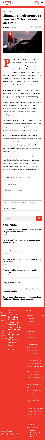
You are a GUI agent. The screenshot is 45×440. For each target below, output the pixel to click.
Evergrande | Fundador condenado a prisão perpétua (21, 271)
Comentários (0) (8, 177)
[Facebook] (28, 27)
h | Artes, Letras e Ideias (34, 390)
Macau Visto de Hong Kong (33, 401)
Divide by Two (8, 435)
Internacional (31, 397)
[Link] (25, 202)
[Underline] (10, 202)
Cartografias (37, 328)
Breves (29, 328)
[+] (30, 202)
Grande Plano (31, 381)
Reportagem (37, 411)
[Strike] (13, 202)
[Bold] (5, 202)
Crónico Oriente (32, 337)
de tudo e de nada (32, 344)
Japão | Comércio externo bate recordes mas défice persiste (21, 241)
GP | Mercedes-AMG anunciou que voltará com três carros (22, 260)
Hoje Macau (6, 27)
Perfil (36, 405)
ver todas (11, 349)
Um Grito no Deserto (33, 421)
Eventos (29, 366)
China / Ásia (7, 12)
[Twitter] (31, 27)
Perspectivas (31, 408)
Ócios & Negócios (32, 427)
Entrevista (30, 363)
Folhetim (29, 377)
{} (28, 202)
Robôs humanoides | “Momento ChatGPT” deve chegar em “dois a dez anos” (22, 231)
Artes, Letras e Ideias (33, 324)
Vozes (37, 424)
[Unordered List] (18, 202)
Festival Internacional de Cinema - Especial (35, 370)
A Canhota (30, 315)
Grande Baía (38, 377)
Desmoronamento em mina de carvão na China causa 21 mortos (22, 290)
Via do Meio (30, 424)
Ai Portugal (39, 315)
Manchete (30, 405)
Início (32, 431)
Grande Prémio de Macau (34, 384)
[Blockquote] (20, 202)
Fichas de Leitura (32, 374)
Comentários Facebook (23, 177)
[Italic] (7, 202)
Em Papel (33, 436)
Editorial (30, 357)
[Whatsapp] (37, 27)
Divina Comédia (31, 347)
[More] (40, 27)
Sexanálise (30, 414)
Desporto (30, 341)
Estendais (38, 363)
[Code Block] (23, 202)
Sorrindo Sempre (32, 417)
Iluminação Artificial (33, 394)
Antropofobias (31, 318)
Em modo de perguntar (34, 360)
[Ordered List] (15, 202)
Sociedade (38, 414)
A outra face (31, 321)
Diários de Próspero (33, 350)
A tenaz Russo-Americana (13, 251)
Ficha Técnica (35, 432)
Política (29, 411)
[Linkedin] (34, 27)
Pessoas (39, 408)
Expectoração (38, 366)
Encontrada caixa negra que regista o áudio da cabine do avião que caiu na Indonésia (22, 298)
